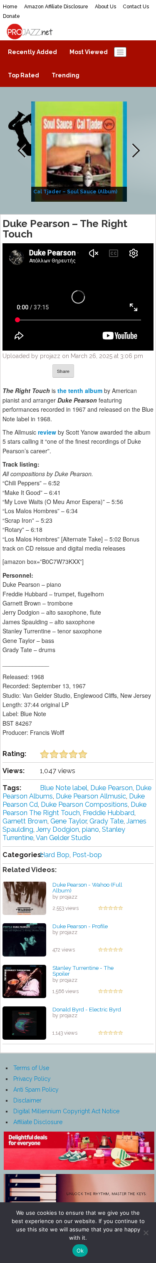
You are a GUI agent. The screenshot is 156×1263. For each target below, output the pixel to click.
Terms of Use (31, 1068)
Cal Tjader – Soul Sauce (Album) (75, 192)
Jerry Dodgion (57, 829)
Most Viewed (88, 52)
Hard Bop (54, 855)
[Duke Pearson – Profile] (24, 939)
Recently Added (32, 52)
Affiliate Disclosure (37, 1122)
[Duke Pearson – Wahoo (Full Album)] (24, 897)
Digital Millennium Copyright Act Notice (66, 1111)
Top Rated (23, 75)
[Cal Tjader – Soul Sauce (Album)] (80, 151)
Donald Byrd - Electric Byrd (86, 1009)
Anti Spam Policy (36, 1089)
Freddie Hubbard (108, 813)
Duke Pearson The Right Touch (74, 809)
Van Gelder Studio (63, 838)
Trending (65, 75)
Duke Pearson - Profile (80, 926)
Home (10, 7)
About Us (105, 7)
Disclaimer (27, 1100)
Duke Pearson (111, 788)
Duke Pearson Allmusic (91, 796)
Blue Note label (63, 788)
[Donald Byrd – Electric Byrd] (24, 1022)
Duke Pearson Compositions (84, 804)
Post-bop (87, 855)
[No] (145, 1232)
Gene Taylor (68, 821)
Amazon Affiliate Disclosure (56, 7)
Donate (11, 16)
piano (90, 829)
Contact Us (136, 7)
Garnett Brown (24, 821)
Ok (80, 1250)
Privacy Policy (32, 1078)
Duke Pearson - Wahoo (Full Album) (87, 887)
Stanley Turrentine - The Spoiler (83, 970)
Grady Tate (106, 821)
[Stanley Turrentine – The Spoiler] (24, 980)
